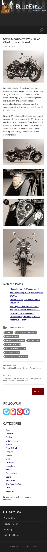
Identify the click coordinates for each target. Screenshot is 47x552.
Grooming (10, 462)
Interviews (10, 466)
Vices (8, 487)
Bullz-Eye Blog (23, 547)
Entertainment (12, 441)
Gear (8, 459)
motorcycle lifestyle (15, 348)
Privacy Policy (11, 523)
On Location (11, 473)
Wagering (10, 491)
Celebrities (10, 433)
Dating (9, 437)
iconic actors (12, 337)
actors (9, 333)
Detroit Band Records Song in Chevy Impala (22, 366)
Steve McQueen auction (16, 356)
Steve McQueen (12, 352)
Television (10, 480)
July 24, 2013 (9, 46)
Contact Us (9, 518)
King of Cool (33, 341)
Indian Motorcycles (15, 341)
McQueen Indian (13, 344)
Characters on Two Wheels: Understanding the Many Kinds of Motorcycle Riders (25, 316)
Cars (8, 430)
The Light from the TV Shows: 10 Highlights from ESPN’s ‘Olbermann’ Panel (22, 378)
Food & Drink (11, 448)
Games (9, 455)
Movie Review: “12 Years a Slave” (24, 289)
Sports (9, 477)
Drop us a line (9, 497)
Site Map (8, 529)
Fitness (9, 444)
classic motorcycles (26, 333)
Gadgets (9, 451)
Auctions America (14, 125)
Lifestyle (11, 327)
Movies (9, 469)
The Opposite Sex (13, 484)
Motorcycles (19, 327)
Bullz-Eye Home (11, 535)
